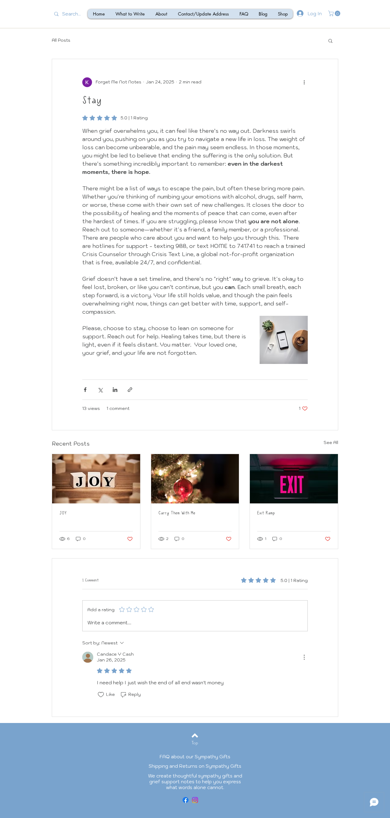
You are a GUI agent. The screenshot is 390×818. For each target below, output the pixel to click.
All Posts (61, 40)
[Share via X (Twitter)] (100, 390)
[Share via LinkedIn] (115, 390)
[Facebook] (186, 800)
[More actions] (304, 82)
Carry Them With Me (176, 513)
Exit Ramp (266, 513)
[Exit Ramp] (294, 478)
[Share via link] (130, 390)
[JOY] (96, 478)
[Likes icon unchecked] (101, 694)
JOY (63, 513)
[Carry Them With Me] (195, 478)
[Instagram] (195, 800)
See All (331, 442)
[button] (335, 13)
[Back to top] (195, 735)
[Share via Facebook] (85, 390)
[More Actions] (304, 657)
